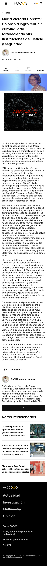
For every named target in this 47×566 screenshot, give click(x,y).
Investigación (14, 502)
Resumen (28, 70)
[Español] (37, 4)
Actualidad (11, 495)
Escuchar (6, 70)
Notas (7, 13)
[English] (35, 4)
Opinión (9, 516)
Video (17, 70)
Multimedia (12, 509)
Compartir (40, 70)
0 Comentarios (15, 369)
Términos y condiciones (15, 539)
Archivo (7, 545)
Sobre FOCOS (10, 526)
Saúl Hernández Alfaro (25, 52)
